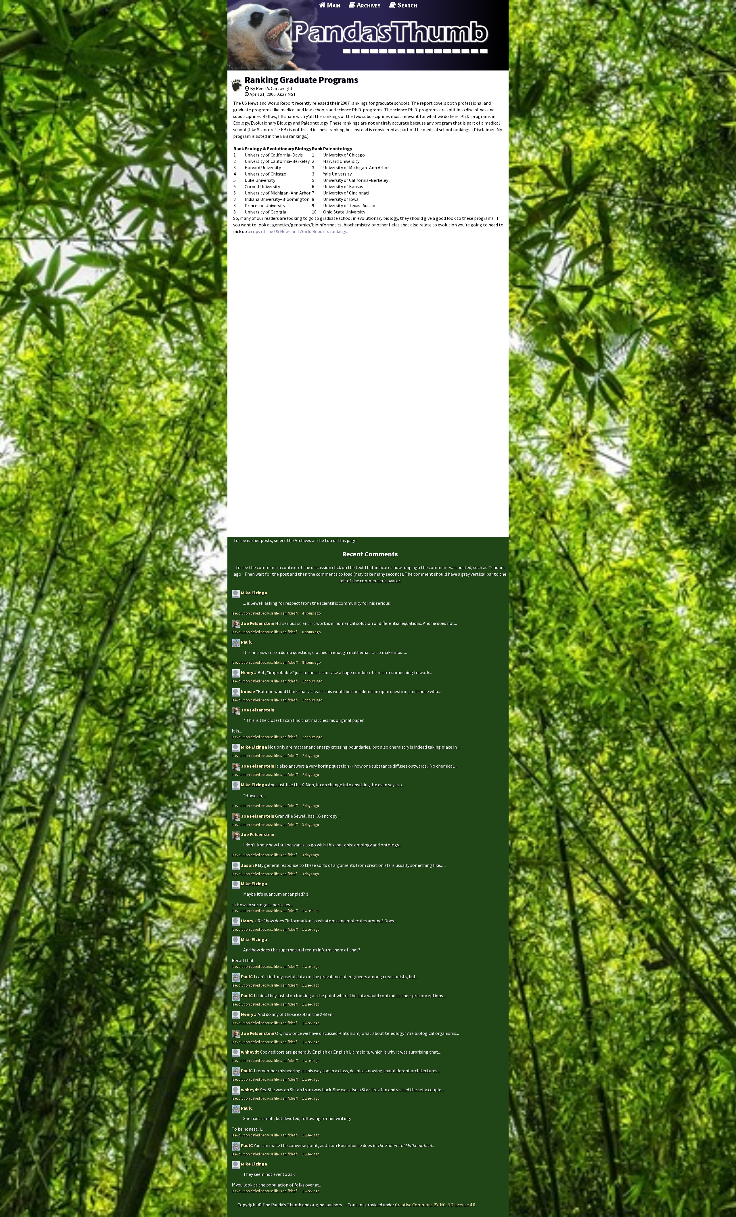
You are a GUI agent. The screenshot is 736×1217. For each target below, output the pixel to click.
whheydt (250, 1052)
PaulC (247, 642)
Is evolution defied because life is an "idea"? (266, 613)
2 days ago (310, 755)
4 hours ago (311, 613)
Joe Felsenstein (257, 623)
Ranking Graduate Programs (301, 79)
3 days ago (310, 824)
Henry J (249, 672)
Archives (368, 4)
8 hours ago (311, 662)
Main (332, 4)
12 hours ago (312, 681)
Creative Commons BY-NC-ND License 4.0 (435, 1205)
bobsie (248, 691)
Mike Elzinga (254, 593)
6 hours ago (311, 632)
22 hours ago (312, 737)
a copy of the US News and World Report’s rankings (297, 231)
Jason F (249, 865)
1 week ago (311, 910)
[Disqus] (368, 309)
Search (406, 4)
